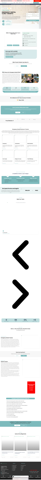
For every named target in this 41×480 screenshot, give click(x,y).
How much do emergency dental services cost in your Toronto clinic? (16, 402)
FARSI (36, 190)
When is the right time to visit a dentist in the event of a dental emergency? (17, 405)
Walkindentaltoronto (3, 477)
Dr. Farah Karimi (5, 232)
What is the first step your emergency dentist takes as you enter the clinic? (17, 411)
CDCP (19, 2)
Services (17, 2)
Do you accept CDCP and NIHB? (11, 415)
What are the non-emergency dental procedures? (14, 406)
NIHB (9, 53)
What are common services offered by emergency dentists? (15, 412)
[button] (20, 255)
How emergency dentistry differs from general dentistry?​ (14, 408)
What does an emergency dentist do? (12, 409)
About (14, 2)
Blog (25, 2)
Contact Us (23, 2)
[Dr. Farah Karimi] (3, 231)
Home (12, 2)
